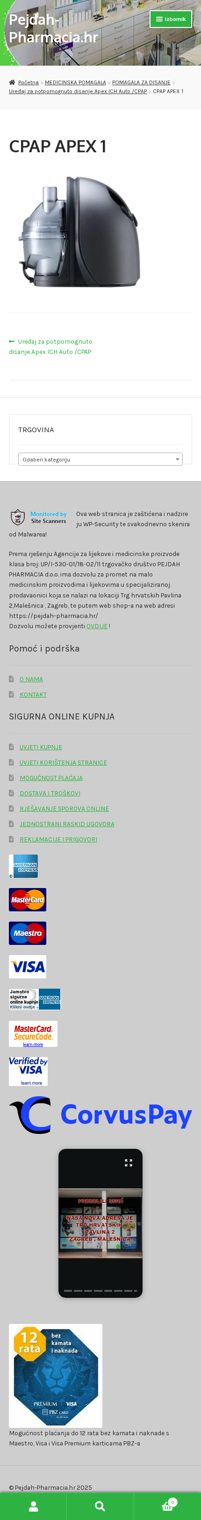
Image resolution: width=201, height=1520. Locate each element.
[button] (100, 1223)
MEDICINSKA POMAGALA (75, 82)
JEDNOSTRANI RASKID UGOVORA (67, 824)
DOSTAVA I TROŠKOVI (50, 793)
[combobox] (100, 459)
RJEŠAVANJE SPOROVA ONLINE (64, 808)
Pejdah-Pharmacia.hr (53, 27)
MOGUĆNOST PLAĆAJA (51, 777)
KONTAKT (33, 694)
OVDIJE (97, 626)
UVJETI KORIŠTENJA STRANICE (63, 762)
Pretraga (100, 1506)
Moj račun (33, 1506)
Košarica (154, 1499)
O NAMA (31, 679)
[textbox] (100, 459)
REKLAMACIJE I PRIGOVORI (58, 839)
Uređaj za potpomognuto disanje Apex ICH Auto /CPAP (78, 91)
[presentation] (68, 1291)
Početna (28, 82)
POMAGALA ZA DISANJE (141, 82)
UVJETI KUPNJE (41, 747)
